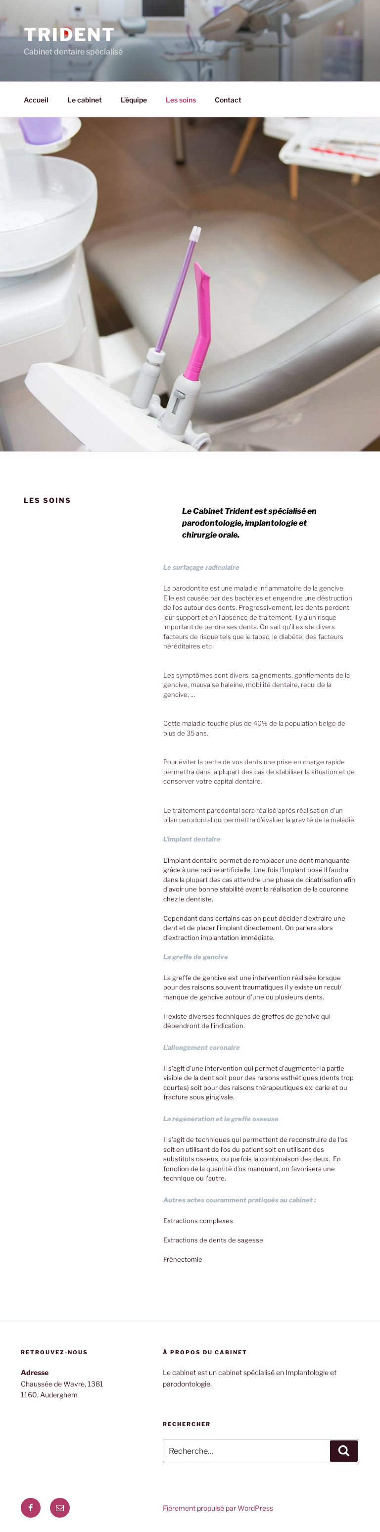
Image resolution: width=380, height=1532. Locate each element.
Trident (70, 35)
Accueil (36, 100)
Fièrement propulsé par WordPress (218, 1508)
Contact (228, 100)
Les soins (181, 100)
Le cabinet (84, 100)
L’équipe (134, 100)
